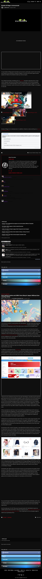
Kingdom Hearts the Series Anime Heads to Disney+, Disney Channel (15, 231)
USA (40, 152)
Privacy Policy (21, 571)
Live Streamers (7, 141)
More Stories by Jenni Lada (15, 172)
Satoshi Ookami (8, 244)
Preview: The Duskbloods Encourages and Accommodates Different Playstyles (17, 223)
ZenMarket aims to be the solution (9, 335)
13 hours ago (24, 247)
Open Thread (11, 570)
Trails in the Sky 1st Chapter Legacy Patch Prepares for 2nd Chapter (15, 229)
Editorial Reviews (7, 139)
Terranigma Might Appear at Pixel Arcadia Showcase (12, 226)
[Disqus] (21, 188)
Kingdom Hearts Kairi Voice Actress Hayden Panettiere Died (14, 234)
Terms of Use (35, 570)
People (3, 241)
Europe (31, 152)
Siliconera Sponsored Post (17, 298)
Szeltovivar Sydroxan (9, 254)
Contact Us (28, 570)
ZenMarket (18, 349)
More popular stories (6, 237)
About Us (23, 570)
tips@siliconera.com (23, 577)
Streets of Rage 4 (35, 152)
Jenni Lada (7, 7)
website (22, 80)
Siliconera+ (17, 570)
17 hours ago (29, 257)
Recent (6, 241)
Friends (5, 143)
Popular (8, 241)
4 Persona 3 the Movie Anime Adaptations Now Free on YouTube (12, 247)
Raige (6, 249)
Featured (5, 517)
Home (5, 570)
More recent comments (5, 261)
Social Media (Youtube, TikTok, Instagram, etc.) (13, 145)
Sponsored (9, 517)
